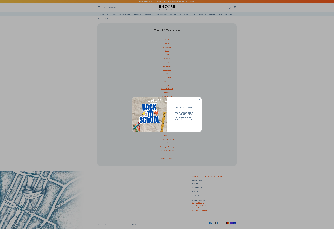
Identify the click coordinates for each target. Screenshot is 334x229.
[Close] (199, 99)
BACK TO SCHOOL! (184, 116)
